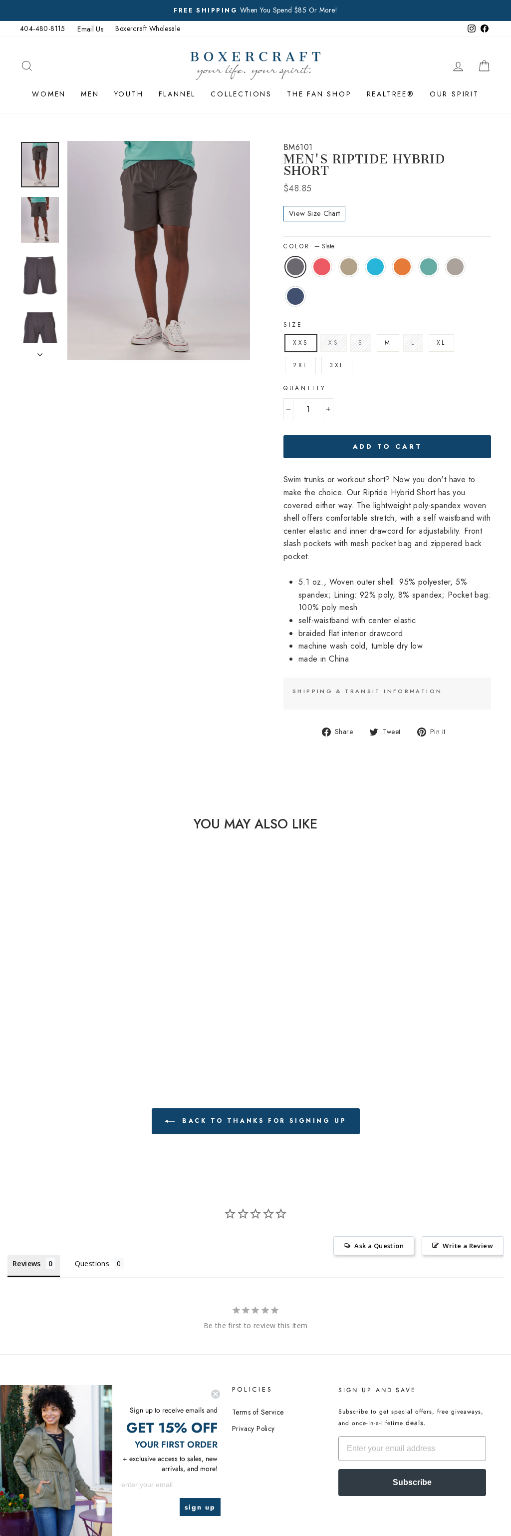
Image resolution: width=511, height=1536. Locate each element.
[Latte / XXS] (69, 992)
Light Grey (455, 267)
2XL (300, 365)
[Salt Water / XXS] (56, 1004)
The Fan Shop (319, 94)
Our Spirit (454, 94)
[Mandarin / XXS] (96, 992)
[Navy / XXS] (83, 1004)
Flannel (177, 94)
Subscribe (412, 1482)
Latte (349, 267)
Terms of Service (257, 1412)
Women (49, 94)
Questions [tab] (92, 1263)
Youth (129, 94)
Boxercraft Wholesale (147, 28)
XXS (301, 342)
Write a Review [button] (468, 1245)
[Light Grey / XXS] (69, 1004)
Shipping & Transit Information (367, 691)
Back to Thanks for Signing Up (263, 1120)
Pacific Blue (375, 267)
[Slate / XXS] (42, 992)
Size (292, 324)
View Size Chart (314, 213)
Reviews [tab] (26, 1263)
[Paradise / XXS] (56, 992)
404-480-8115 (42, 28)
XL (441, 342)
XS (333, 342)
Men (90, 94)
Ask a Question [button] (379, 1245)
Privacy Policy (253, 1429)
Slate (295, 267)
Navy (295, 296)
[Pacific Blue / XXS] (83, 992)
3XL (336, 365)
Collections (241, 94)
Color (308, 246)
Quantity (304, 388)
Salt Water (429, 267)
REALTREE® (391, 94)
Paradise (322, 267)
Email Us (90, 29)
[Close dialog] (216, 1394)
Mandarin (402, 267)
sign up (200, 1507)
